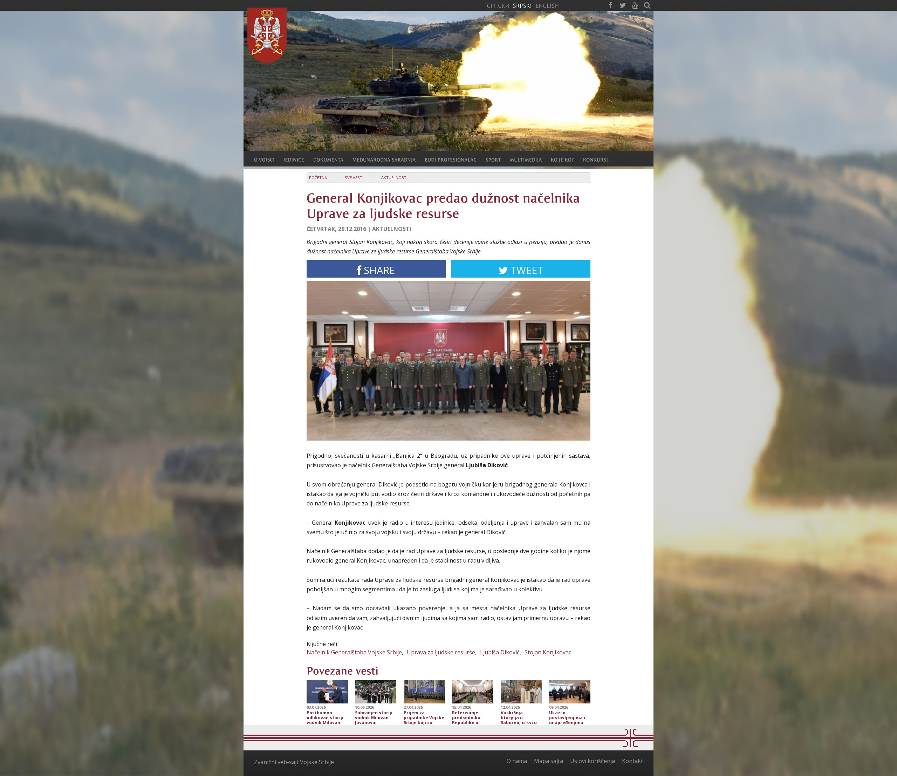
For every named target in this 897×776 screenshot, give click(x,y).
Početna (318, 177)
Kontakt (632, 761)
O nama (517, 761)
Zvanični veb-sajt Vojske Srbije (294, 762)
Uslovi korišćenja (592, 761)
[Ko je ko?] (567, 159)
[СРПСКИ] (498, 5)
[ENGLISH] (547, 5)
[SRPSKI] (522, 5)
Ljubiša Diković (500, 652)
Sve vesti (354, 177)
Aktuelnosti (394, 177)
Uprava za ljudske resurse (441, 652)
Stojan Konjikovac (548, 652)
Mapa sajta (548, 761)
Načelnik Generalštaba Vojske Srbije (354, 652)
